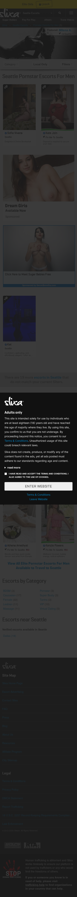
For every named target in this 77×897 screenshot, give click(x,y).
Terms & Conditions (16, 440)
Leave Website (38, 499)
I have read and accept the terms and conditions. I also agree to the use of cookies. (38, 475)
